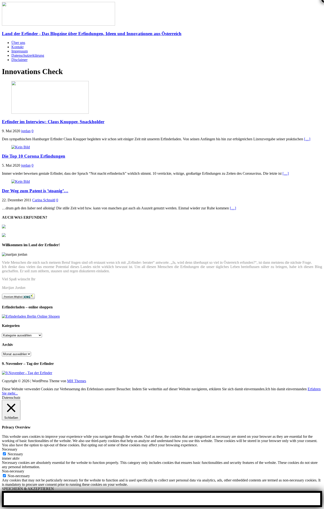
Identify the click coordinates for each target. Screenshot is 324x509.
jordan (26, 131)
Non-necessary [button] (13, 471)
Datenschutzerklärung (27, 55)
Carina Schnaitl (43, 200)
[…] (307, 139)
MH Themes (76, 381)
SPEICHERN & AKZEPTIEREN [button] (28, 489)
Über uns (18, 43)
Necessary (15, 454)
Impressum (19, 51)
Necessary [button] (9, 449)
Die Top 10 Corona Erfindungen (33, 156)
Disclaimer (19, 60)
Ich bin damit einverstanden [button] (286, 389)
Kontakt (17, 47)
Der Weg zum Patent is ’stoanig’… (35, 190)
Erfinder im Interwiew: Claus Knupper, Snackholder (53, 121)
